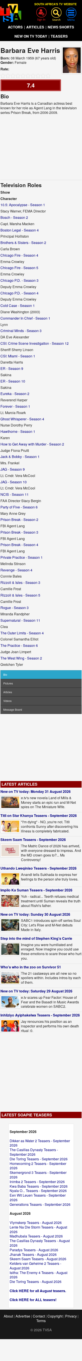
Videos (7, 701)
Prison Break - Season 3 (19, 532)
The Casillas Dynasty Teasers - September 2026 (34, 1152)
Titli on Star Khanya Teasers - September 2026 (38, 815)
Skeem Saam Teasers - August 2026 (38, 1258)
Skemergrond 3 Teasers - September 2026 (38, 1175)
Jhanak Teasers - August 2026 (33, 1254)
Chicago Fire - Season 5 (19, 267)
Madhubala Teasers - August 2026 (36, 1236)
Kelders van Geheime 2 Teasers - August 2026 (35, 1265)
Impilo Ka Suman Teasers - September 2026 (36, 890)
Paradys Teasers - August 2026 (34, 1249)
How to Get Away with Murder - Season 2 (32, 444)
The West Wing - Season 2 (21, 658)
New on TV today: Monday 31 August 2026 (35, 791)
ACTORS (15, 27)
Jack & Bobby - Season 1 (20, 456)
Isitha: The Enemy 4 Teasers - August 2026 (38, 1275)
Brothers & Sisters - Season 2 (23, 242)
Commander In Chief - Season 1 (25, 318)
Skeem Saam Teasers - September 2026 (33, 839)
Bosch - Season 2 (14, 217)
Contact (39, 1316)
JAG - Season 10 (13, 481)
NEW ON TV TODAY (30, 36)
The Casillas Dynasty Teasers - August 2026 (40, 1243)
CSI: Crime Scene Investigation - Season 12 (34, 343)
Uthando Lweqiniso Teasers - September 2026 (38, 868)
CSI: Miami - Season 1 (17, 356)
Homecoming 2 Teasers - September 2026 (38, 1166)
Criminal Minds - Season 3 (21, 330)
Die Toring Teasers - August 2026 (35, 1281)
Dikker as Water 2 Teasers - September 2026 (40, 1143)
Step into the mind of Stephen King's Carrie (36, 938)
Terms (41, 1320)
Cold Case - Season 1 (17, 305)
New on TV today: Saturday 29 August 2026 (36, 991)
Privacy (71, 1316)
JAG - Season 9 (12, 469)
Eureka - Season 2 (14, 393)
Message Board (12, 709)
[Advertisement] (41, 147)
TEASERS (59, 36)
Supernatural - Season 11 (20, 620)
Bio (5, 674)
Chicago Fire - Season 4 (19, 255)
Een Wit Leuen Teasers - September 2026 (38, 1197)
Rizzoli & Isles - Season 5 (20, 595)
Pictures (8, 683)
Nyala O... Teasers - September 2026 (38, 1190)
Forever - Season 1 (15, 406)
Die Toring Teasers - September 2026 (39, 1158)
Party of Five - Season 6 (19, 507)
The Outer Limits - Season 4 (22, 632)
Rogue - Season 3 (14, 607)
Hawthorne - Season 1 (17, 431)
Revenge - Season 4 (16, 570)
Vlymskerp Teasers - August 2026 (36, 1222)
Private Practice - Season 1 (21, 557)
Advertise (23, 1316)
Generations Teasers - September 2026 (40, 1204)
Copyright (55, 1316)
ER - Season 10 (12, 381)
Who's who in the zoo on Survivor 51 (30, 966)
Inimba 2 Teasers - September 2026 (37, 1181)
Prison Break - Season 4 (19, 544)
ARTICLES (35, 27)
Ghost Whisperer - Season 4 (22, 418)
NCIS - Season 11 (14, 494)
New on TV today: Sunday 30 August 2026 (35, 914)
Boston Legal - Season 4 (19, 230)
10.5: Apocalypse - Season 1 (22, 204)
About (8, 1316)
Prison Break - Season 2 (19, 519)
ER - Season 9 (11, 368)
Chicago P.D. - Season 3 (19, 280)
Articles (7, 692)
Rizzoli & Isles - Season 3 (20, 582)
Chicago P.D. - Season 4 (19, 293)
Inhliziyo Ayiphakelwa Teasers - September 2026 (40, 1015)
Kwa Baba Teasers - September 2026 (39, 1186)
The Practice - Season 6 (19, 645)
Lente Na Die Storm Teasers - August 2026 (38, 1229)
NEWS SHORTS (61, 27)
